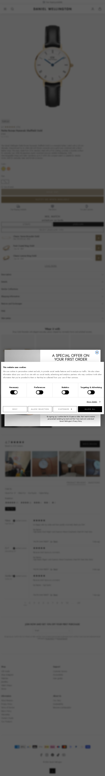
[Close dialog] (97, 352)
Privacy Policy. (77, 421)
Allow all (90, 409)
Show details (92, 401)
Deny (15, 409)
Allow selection (40, 409)
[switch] (39, 392)
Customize (63, 409)
